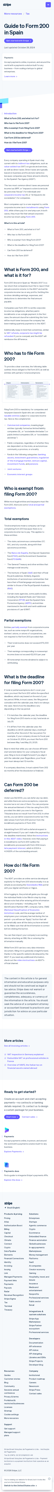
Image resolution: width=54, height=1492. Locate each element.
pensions (33, 464)
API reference (35, 1346)
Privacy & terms (11, 1396)
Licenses (8, 1407)
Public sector (35, 1301)
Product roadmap (37, 1378)
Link (6, 1273)
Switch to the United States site (19, 1485)
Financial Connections (14, 1258)
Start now (11, 1116)
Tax (27, 13)
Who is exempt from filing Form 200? (22, 128)
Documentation (36, 1342)
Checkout (8, 1236)
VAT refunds (13, 333)
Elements (8, 1254)
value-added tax (12, 166)
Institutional (34, 1375)
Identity (7, 1262)
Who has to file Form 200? (16, 123)
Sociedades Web (34, 884)
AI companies (35, 1265)
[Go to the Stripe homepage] (7, 1203)
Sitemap (8, 1410)
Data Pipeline (10, 1251)
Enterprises (34, 1218)
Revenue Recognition (14, 1295)
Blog (6, 1382)
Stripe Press (34, 1389)
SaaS (31, 1262)
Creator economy (37, 1269)
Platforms (33, 1258)
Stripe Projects (36, 1361)
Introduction (10, 113)
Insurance (33, 1283)
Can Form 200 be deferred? (17, 137)
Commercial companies (18, 425)
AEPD (28, 603)
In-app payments (37, 1247)
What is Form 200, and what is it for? (21, 118)
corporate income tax (14, 194)
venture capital (39, 460)
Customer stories (12, 1378)
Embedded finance (37, 1236)
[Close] (49, 1479)
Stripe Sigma (10, 1298)
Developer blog (36, 1364)
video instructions (26, 960)
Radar (6, 1291)
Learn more (9, 76)
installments (32, 207)
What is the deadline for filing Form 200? (23, 132)
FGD (15, 556)
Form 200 (30, 216)
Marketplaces (35, 1251)
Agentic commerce (38, 1225)
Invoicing (8, 1265)
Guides (7, 1375)
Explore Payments (13, 1151)
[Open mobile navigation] (48, 4)
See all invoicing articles (16, 1045)
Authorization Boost (13, 1225)
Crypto (7, 1247)
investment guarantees (26, 457)
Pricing (7, 1218)
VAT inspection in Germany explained (25, 1054)
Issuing (7, 1269)
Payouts (8, 1287)
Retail (31, 1305)
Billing (6, 1229)
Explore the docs (12, 1180)
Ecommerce (34, 1232)
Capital (7, 1232)
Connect (8, 1243)
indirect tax (23, 163)
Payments (9, 1284)
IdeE (30, 572)
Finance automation (38, 1240)
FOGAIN (17, 559)
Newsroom (34, 1386)
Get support (9, 1428)
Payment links (10, 1280)
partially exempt (20, 627)
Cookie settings (11, 1414)
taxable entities (12, 415)
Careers (32, 1382)
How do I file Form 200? (15, 142)
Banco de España (20, 553)
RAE (10, 588)
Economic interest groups (19, 474)
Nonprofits (34, 1294)
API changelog (35, 1353)
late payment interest (15, 848)
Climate (7, 1240)
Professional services (39, 1297)
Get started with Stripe (17, 40)
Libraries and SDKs (37, 1357)
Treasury (8, 1309)
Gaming (32, 1273)
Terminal (8, 1306)
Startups (33, 1221)
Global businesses (37, 1243)
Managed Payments (13, 1276)
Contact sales (28, 1116)
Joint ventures (14, 469)
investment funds (16, 464)
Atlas (6, 1221)
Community (9, 1386)
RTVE (22, 600)
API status (33, 1350)
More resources (13, 13)
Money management (38, 1254)
